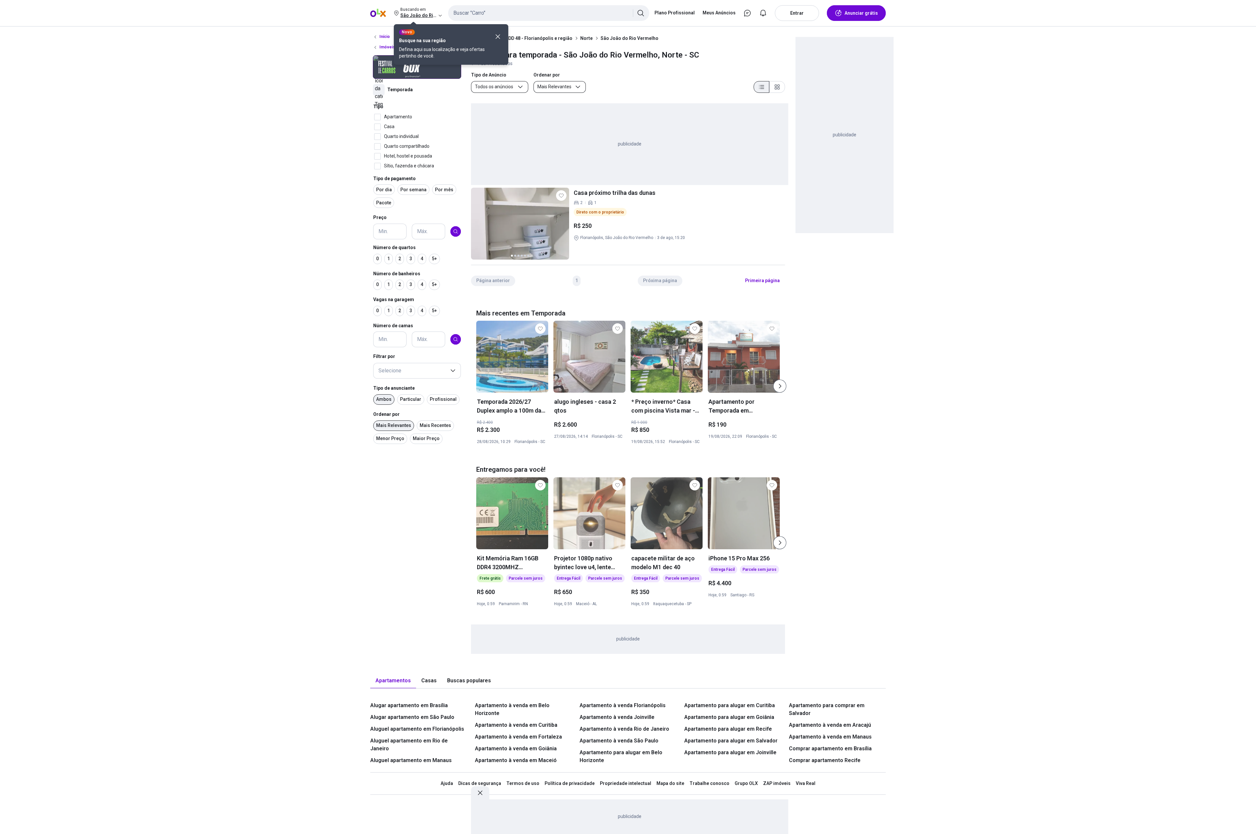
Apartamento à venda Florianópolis (623, 705)
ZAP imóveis (777, 783)
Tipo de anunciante (394, 388)
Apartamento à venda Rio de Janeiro (624, 729)
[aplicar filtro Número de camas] (455, 339)
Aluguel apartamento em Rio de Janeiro (409, 745)
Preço (380, 217)
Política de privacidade (570, 783)
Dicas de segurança (479, 783)
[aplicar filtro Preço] (455, 231)
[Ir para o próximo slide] (779, 386)
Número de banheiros (396, 273)
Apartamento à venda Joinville (617, 717)
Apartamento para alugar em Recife (728, 729)
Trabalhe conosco (709, 783)
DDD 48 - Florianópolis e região (538, 38)
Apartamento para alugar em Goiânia (729, 717)
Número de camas (393, 325)
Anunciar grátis (861, 13)
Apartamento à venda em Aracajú (830, 725)
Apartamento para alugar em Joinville (730, 752)
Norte (586, 38)
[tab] (393, 680)
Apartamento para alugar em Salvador (730, 741)
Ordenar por (386, 414)
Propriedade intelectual (625, 783)
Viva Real (805, 783)
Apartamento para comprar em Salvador (826, 709)
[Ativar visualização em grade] (777, 87)
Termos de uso (522, 783)
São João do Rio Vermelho (629, 38)
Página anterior (493, 280)
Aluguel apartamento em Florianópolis (417, 729)
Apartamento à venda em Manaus (830, 737)
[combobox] (548, 13)
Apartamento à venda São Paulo (619, 741)
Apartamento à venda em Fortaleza (518, 737)
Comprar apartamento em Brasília (830, 748)
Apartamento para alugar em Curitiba (729, 705)
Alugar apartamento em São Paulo (412, 717)
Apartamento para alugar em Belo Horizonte (621, 756)
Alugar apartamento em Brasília (409, 705)
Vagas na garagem (393, 299)
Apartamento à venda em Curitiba (516, 725)
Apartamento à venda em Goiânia (516, 748)
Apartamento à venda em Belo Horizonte (512, 709)
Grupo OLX (746, 783)
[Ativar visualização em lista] (761, 87)
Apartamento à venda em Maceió (516, 760)
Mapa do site (670, 783)
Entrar (797, 13)
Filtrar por (384, 356)
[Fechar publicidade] (480, 792)
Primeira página (762, 280)
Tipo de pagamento (394, 178)
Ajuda (447, 783)
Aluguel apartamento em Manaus (411, 760)
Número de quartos (394, 247)
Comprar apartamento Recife (825, 760)
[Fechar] (498, 36)
